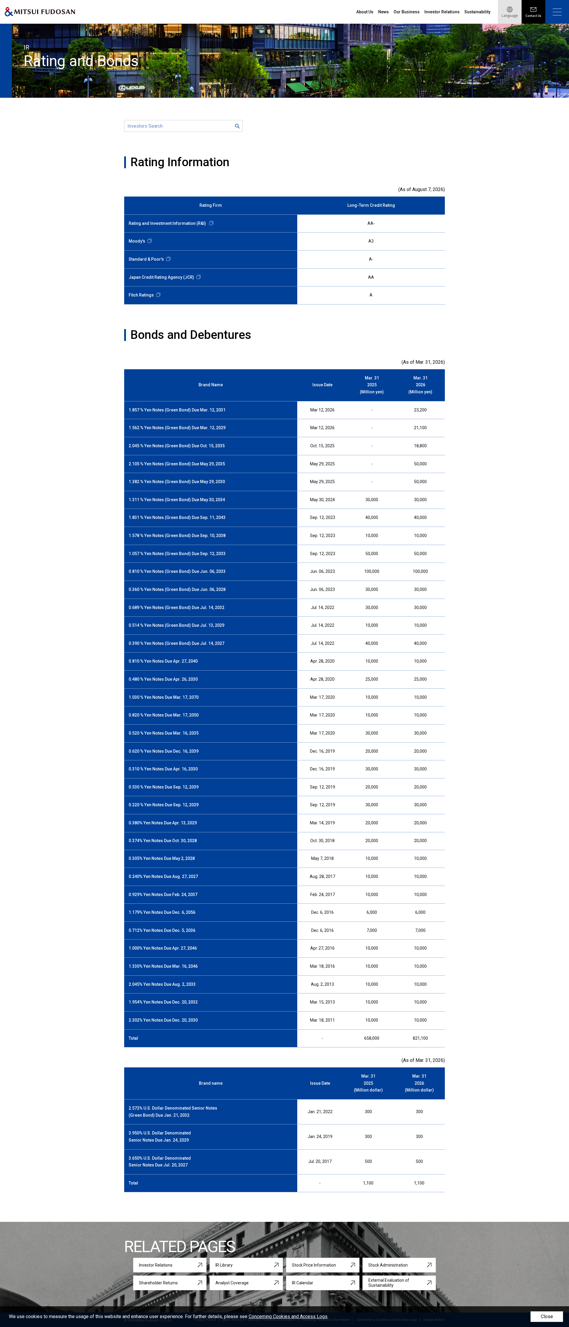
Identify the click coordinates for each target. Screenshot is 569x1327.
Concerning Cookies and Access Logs (288, 1316)
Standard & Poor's (146, 259)
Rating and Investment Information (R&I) (168, 223)
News (383, 11)
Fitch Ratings (141, 295)
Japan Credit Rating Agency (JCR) (161, 277)
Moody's (137, 241)
